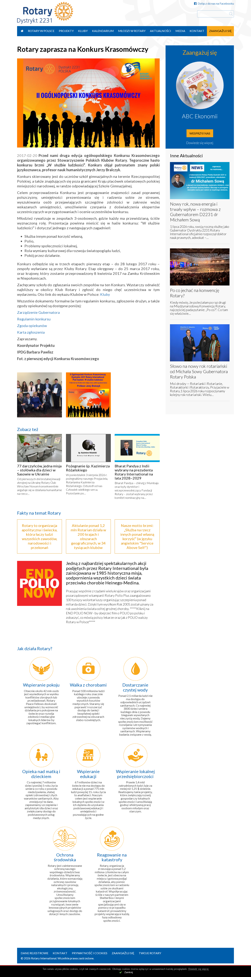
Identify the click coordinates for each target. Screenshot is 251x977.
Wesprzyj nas (199, 133)
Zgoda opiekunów (32, 325)
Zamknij (128, 972)
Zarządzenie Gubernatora (38, 312)
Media (180, 31)
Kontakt (197, 31)
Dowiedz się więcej (199, 143)
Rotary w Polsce (41, 31)
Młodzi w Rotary (132, 31)
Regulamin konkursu (34, 319)
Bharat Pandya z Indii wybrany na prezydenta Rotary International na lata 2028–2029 (134, 472)
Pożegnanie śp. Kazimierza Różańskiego (88, 468)
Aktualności (160, 31)
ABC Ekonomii (200, 116)
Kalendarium (103, 31)
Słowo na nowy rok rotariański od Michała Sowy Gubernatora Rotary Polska (199, 371)
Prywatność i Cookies (89, 953)
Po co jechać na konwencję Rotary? (194, 293)
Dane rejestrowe (34, 953)
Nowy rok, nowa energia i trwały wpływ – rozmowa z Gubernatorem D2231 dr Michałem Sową (195, 211)
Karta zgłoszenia (31, 332)
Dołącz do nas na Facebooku (216, 3)
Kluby (83, 31)
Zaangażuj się (220, 31)
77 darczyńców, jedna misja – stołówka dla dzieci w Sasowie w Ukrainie (39, 470)
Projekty (66, 31)
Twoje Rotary (150, 953)
